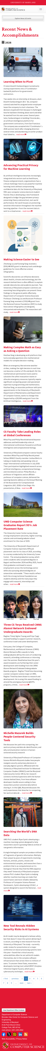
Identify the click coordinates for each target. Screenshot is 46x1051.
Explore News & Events (23, 18)
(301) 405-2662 (17, 1030)
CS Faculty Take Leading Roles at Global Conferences (22, 433)
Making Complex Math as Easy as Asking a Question (22, 349)
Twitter (9, 1034)
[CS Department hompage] (23, 1044)
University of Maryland (23, 2)
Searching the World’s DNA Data (20, 833)
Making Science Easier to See (21, 259)
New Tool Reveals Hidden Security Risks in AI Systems (21, 927)
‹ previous (15, 978)
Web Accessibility (8, 1038)
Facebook (4, 1034)
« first (5, 978)
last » (29, 983)
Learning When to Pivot (18, 81)
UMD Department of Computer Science (18, 9)
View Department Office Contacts (13, 1010)
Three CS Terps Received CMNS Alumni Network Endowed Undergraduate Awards (23, 628)
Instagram (15, 1034)
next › (22, 983)
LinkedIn (20, 1034)
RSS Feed (26, 1034)
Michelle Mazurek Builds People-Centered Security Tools (20, 736)
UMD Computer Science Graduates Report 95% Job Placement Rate (20, 525)
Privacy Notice (21, 1038)
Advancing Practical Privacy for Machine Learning (21, 167)
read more (20, 134)
